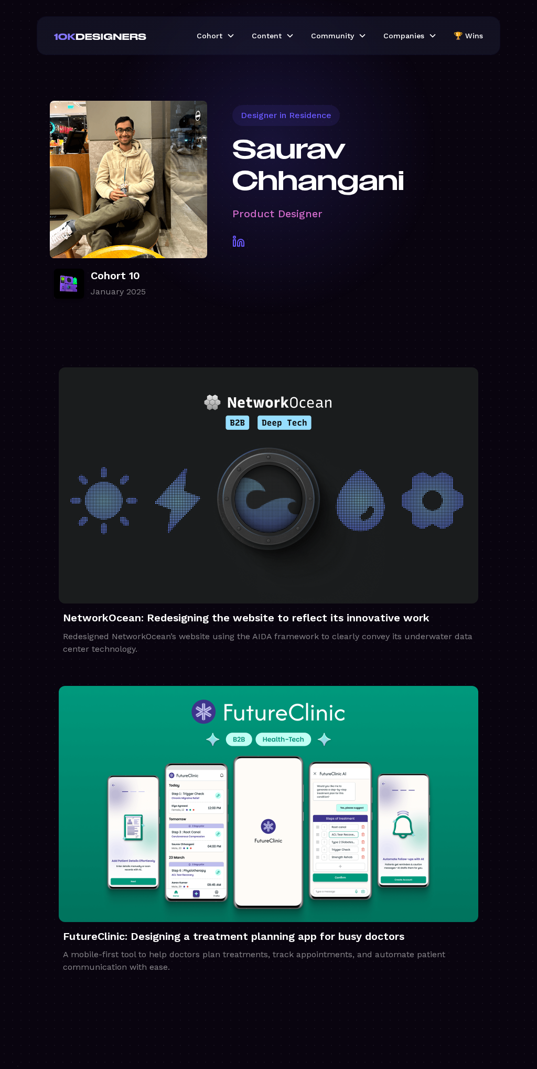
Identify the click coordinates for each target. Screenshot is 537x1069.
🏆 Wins (468, 35)
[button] (215, 35)
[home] (117, 35)
